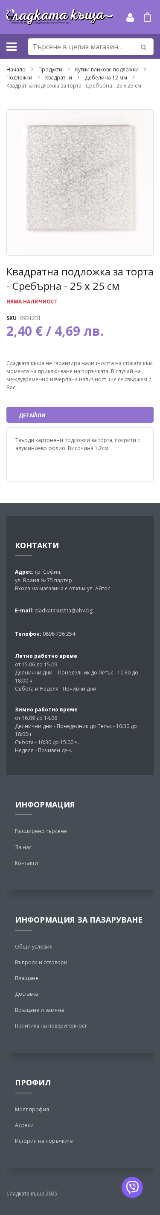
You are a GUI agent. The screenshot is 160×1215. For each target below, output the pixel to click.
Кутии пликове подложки (107, 69)
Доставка (26, 993)
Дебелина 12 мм (106, 77)
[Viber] (132, 1187)
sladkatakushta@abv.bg (64, 610)
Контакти (26, 863)
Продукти (50, 69)
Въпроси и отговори (41, 962)
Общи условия (33, 946)
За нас (23, 847)
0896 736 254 (58, 633)
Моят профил (32, 1109)
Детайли (32, 415)
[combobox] (91, 46)
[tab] (80, 415)
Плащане (26, 978)
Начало (16, 69)
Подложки (19, 77)
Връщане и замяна (39, 1010)
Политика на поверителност (51, 1025)
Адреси (24, 1125)
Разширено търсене (41, 831)
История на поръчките (44, 1140)
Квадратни (58, 77)
